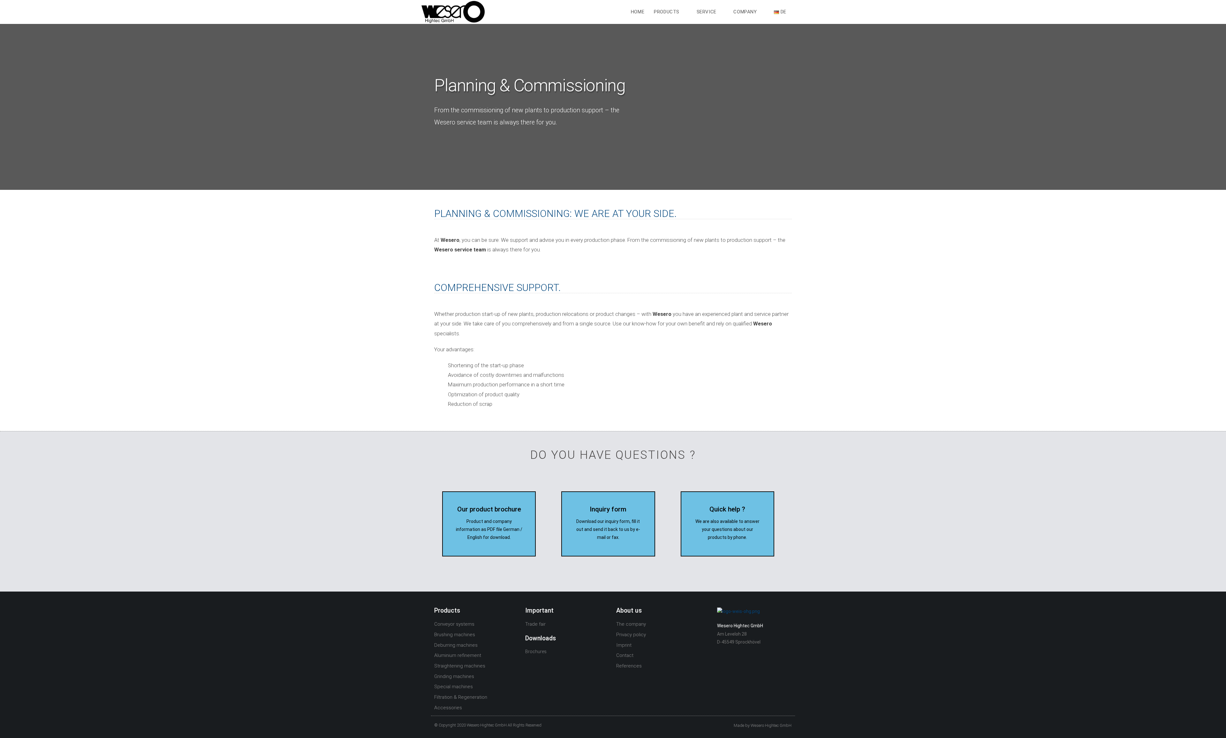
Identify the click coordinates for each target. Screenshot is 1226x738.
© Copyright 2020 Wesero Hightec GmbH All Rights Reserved (487, 725)
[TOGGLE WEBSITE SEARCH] (798, 12)
